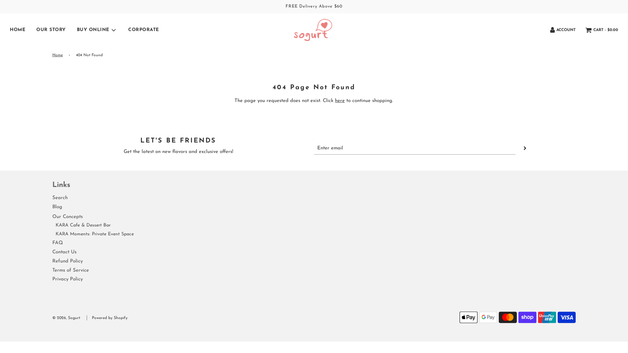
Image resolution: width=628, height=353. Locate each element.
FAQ (57, 243)
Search (60, 197)
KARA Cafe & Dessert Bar (83, 225)
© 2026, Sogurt (66, 318)
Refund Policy (67, 261)
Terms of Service (70, 270)
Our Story (51, 29)
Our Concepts (67, 216)
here (340, 100)
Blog (57, 207)
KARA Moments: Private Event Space (95, 234)
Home (17, 29)
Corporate (143, 29)
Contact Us (64, 252)
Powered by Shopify (110, 318)
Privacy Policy (67, 279)
